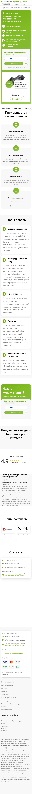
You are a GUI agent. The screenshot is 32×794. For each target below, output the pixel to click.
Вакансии (4, 691)
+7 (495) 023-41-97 (20, 1)
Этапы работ (17, 108)
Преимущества (6, 108)
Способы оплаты (6, 709)
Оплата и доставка (7, 685)
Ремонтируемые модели (9, 697)
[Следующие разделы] (30, 108)
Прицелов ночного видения (4, 728)
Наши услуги (5, 701)
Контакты (4, 688)
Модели (27, 108)
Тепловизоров (17, 721)
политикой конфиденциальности (19, 68)
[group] (8, 531)
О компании (5, 694)
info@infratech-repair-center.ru (15, 567)
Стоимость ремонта (7, 682)
